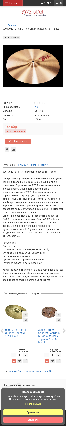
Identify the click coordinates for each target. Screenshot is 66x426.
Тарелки (12, 25)
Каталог (14, 3)
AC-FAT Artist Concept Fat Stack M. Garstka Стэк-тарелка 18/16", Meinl (49, 336)
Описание (9, 165)
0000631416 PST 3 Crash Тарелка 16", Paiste (15, 333)
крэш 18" (47, 371)
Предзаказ (20, 141)
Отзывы (23, 164)
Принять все (33, 412)
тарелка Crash (16, 371)
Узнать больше (33, 404)
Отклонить (33, 420)
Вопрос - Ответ (39, 164)
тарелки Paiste (33, 371)
